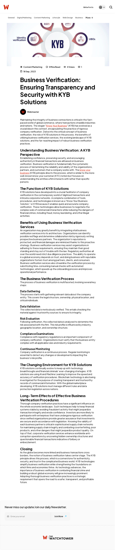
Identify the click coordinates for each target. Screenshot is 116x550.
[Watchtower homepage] (58, 537)
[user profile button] (102, 7)
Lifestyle (56, 18)
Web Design (68, 18)
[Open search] (111, 7)
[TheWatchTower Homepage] (6, 7)
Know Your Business (56, 125)
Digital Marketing (24, 18)
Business (79, 18)
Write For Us (88, 7)
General (11, 18)
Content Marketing (42, 18)
